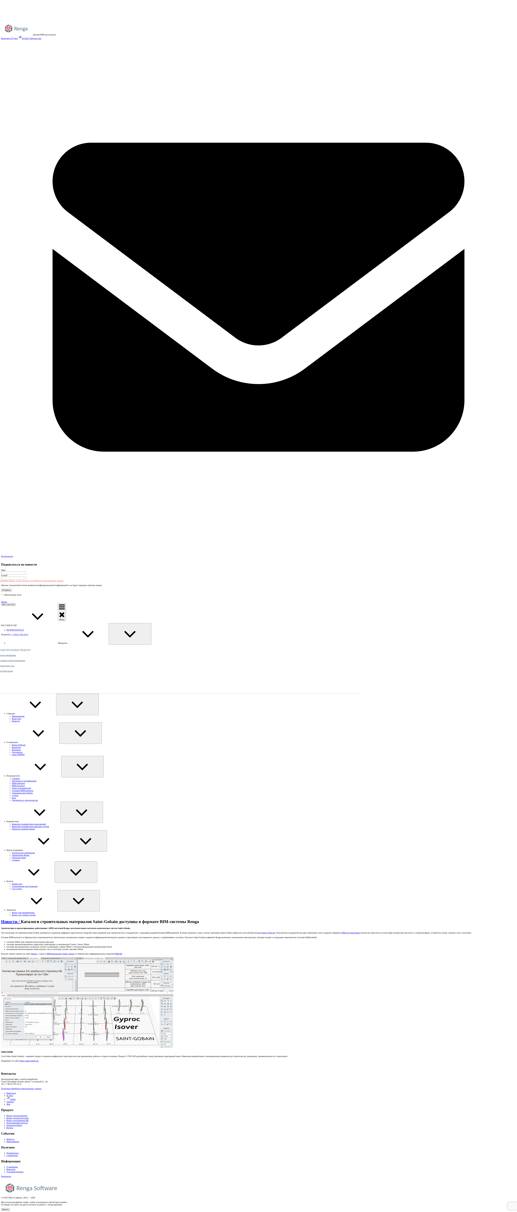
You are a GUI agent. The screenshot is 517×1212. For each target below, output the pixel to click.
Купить (9, 1128)
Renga (34, 954)
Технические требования (23, 853)
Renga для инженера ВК (17, 1120)
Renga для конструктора (17, 1118)
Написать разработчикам (23, 829)
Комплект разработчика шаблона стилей (30, 826)
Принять (5, 1209)
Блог (14, 798)
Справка (16, 778)
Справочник (12, 1155)
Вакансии (16, 747)
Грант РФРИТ (18, 755)
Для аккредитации (14, 1172)
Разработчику (12, 1153)
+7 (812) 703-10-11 (20, 634)
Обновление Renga (20, 855)
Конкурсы (16, 719)
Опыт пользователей (21, 788)
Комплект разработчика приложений (29, 824)
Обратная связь (19, 858)
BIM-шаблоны (18, 783)
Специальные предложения (24, 886)
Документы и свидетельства (25, 800)
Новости (16, 721)
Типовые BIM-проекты (22, 790)
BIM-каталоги (18, 786)
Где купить (17, 889)
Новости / (11, 921)
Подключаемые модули (17, 1123)
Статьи (15, 795)
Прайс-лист (17, 884)
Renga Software (19, 745)
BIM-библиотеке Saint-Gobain (60, 954)
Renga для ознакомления (23, 912)
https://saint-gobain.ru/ (29, 1061)
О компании (12, 1167)
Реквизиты (6, 1176)
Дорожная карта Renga (22, 793)
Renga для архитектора (16, 1116)
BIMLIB (118, 954)
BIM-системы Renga (350, 933)
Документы (17, 752)
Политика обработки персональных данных (21, 1088)
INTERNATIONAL (15, 630)
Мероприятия (18, 716)
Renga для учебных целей (23, 915)
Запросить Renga (14, 1125)
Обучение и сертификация (24, 781)
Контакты (16, 750)
